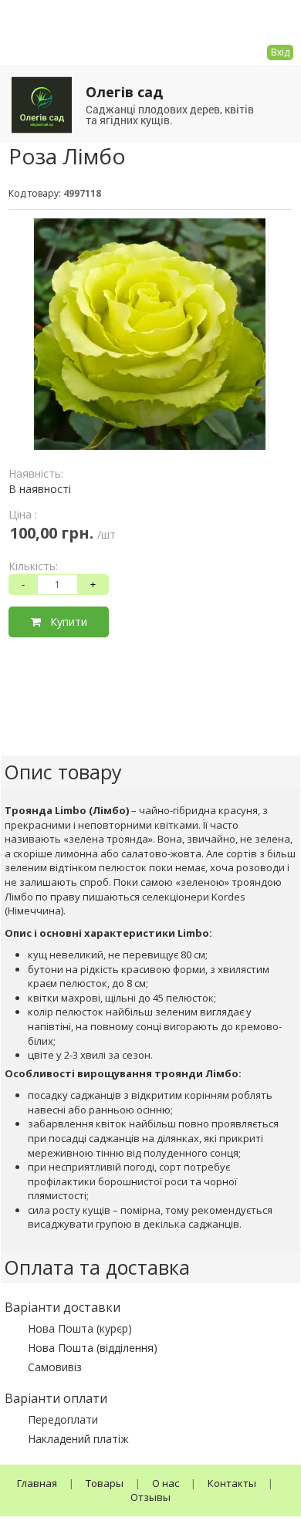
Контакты (232, 1483)
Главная (37, 1483)
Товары (104, 1483)
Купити (64, 621)
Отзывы (150, 1497)
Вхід (280, 52)
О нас (165, 1483)
